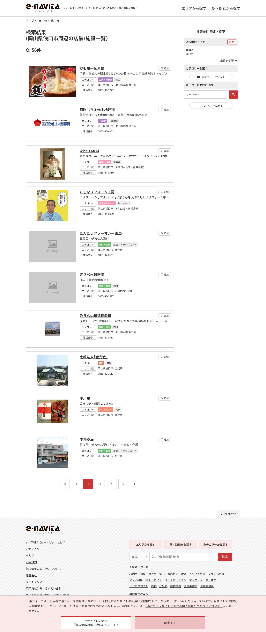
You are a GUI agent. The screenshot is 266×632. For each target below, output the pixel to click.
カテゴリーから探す (213, 77)
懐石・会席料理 (168, 574)
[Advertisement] (211, 178)
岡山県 (43, 21)
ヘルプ (30, 555)
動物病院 (175, 586)
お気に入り (33, 549)
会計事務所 (190, 586)
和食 (143, 574)
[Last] (135, 484)
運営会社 (31, 575)
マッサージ (196, 580)
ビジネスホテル (138, 586)
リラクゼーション (175, 580)
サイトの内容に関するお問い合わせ (48, 595)
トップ (30, 21)
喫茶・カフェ (153, 580)
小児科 (163, 586)
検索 (225, 556)
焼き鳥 (152, 574)
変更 (231, 42)
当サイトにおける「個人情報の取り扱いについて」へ (96, 623)
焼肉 (184, 574)
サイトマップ (34, 582)
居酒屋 (133, 574)
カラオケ (210, 580)
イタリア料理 (197, 574)
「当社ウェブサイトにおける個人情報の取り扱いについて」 (184, 606)
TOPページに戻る (212, 105)
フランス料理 (216, 574)
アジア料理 (136, 580)
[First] (65, 484)
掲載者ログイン (138, 594)
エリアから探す (194, 8)
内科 (154, 586)
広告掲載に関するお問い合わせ (45, 588)
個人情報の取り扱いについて (43, 569)
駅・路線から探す (226, 8)
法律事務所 (207, 586)
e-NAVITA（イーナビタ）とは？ (45, 542)
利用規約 (31, 562)
